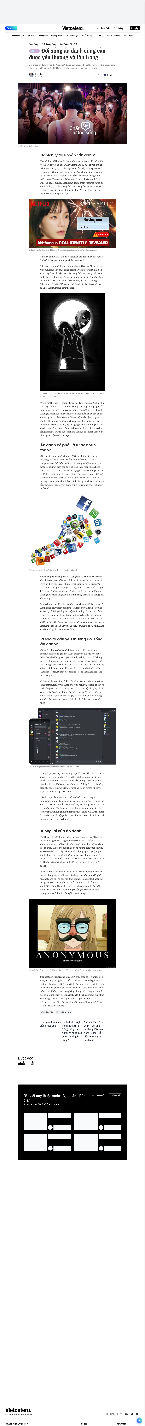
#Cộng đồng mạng (63, 1012)
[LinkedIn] (126, 1414)
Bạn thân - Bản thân (69, 44)
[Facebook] (121, 1414)
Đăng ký (134, 28)
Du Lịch (42, 35)
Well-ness (34, 50)
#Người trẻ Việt (47, 1012)
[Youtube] (137, 1414)
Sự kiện (100, 35)
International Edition (103, 28)
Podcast (118, 35)
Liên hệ (127, 35)
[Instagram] (132, 1414)
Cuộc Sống (72, 35)
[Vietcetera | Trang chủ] (72, 28)
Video (109, 35)
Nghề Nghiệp (87, 35)
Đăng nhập (123, 28)
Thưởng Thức (56, 35)
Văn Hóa (30, 35)
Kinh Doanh (17, 35)
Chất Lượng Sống (49, 44)
